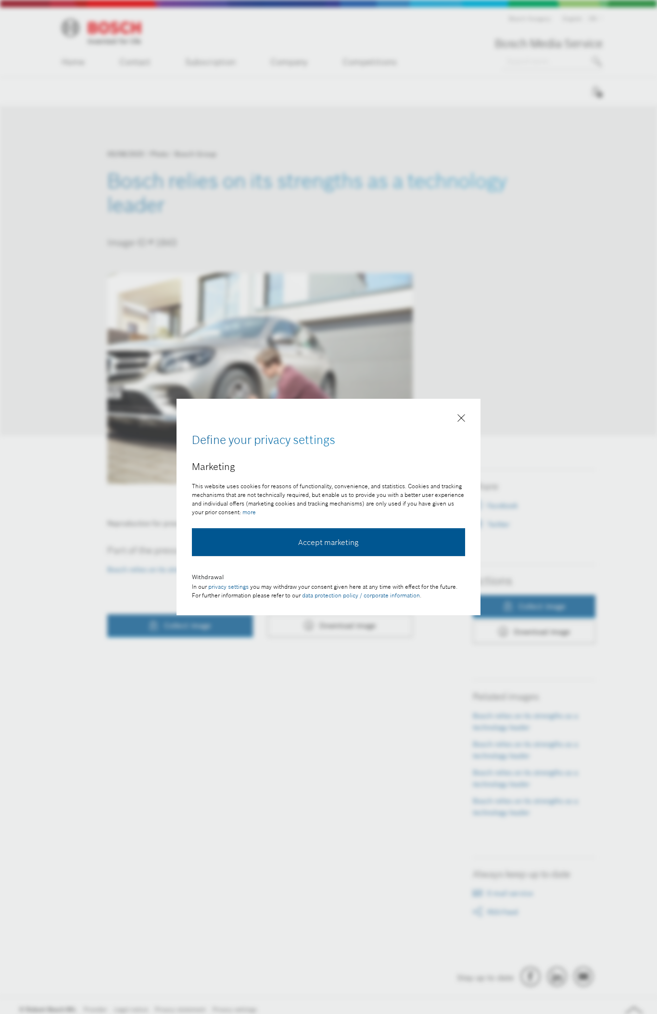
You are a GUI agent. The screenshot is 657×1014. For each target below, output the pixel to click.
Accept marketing (328, 542)
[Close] (461, 420)
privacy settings (228, 586)
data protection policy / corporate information (361, 595)
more (249, 512)
